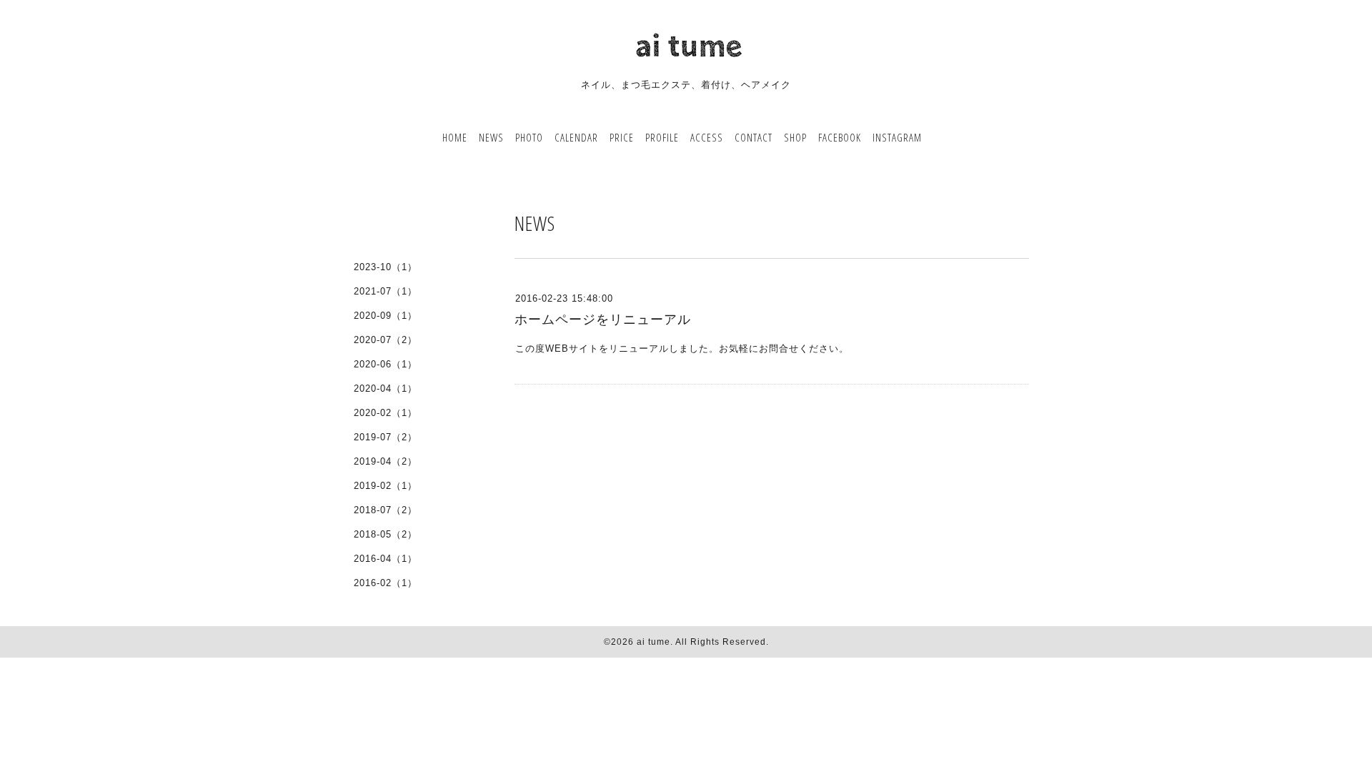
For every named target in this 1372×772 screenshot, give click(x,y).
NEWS (491, 137)
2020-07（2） (385, 340)
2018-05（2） (385, 534)
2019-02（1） (385, 485)
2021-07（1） (385, 291)
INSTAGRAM (897, 137)
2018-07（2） (385, 510)
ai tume (653, 642)
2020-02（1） (385, 412)
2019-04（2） (385, 461)
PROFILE (662, 137)
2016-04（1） (385, 558)
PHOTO (529, 137)
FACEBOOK (839, 137)
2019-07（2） (385, 437)
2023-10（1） (385, 267)
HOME (454, 137)
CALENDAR (576, 137)
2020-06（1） (385, 364)
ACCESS (706, 137)
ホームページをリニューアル (602, 319)
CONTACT (753, 137)
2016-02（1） (385, 583)
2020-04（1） (385, 388)
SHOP (795, 137)
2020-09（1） (385, 315)
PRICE (622, 137)
